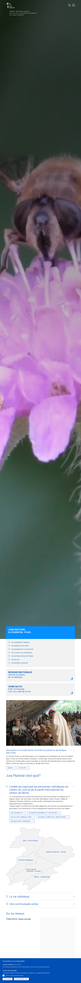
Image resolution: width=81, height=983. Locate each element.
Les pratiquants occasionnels (22, 649)
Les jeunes (15, 659)
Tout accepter (7, 979)
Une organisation (17, 812)
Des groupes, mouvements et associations (43, 812)
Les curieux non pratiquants (21, 652)
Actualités (22, 767)
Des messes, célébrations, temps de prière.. (52, 817)
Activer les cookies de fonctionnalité (14, 975)
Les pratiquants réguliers (20, 642)
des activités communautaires (21, 817)
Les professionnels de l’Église (22, 656)
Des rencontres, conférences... (21, 821)
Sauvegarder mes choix (21, 979)
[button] (70, 750)
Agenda (10, 767)
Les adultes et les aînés (20, 646)
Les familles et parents (19, 663)
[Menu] (73, 5)
